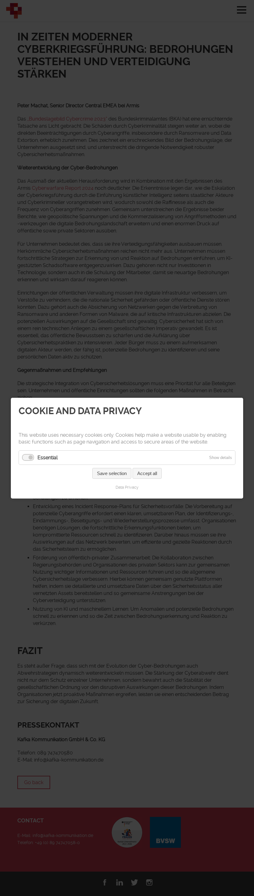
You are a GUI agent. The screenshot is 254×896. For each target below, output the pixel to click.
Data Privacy (127, 487)
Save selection (112, 473)
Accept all (147, 473)
